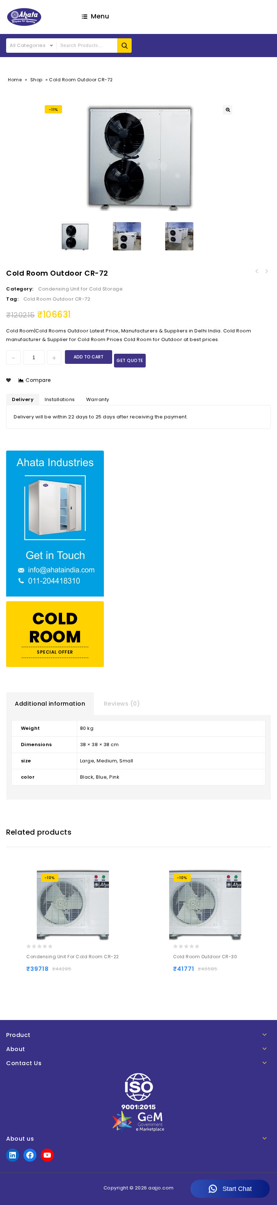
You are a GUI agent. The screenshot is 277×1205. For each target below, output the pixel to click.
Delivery (23, 399)
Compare (38, 380)
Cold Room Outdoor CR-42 (266, 271)
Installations (60, 399)
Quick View (61, 972)
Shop (36, 80)
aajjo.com (161, 1187)
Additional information (50, 704)
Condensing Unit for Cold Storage (80, 288)
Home (15, 80)
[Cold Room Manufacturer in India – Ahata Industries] (24, 17)
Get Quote (129, 360)
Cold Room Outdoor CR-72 (57, 299)
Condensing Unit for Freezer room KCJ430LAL (257, 271)
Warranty (97, 399)
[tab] (50, 703)
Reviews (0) (122, 704)
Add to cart (89, 357)
